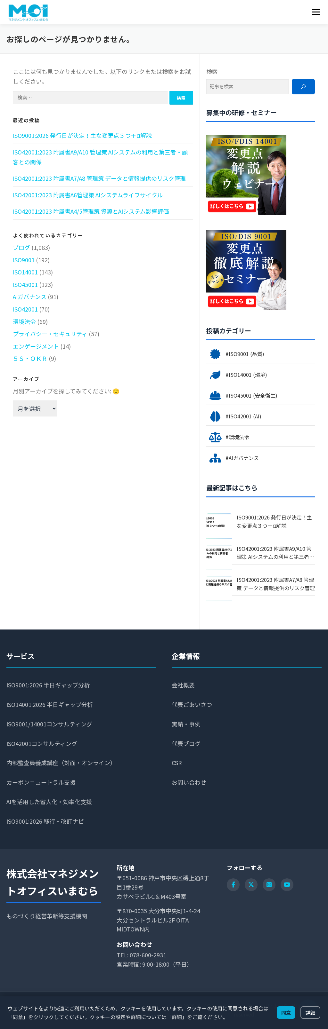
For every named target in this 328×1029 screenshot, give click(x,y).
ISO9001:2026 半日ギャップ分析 (48, 685)
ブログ (21, 247)
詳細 (310, 1012)
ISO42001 (25, 309)
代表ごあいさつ (192, 704)
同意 (286, 1012)
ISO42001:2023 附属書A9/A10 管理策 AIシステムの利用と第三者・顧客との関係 (275, 553)
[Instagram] (269, 884)
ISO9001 (24, 260)
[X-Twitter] (251, 884)
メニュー (316, 12)
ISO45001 (25, 284)
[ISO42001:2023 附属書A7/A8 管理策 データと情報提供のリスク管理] (219, 588)
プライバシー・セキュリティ (50, 333)
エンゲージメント (36, 346)
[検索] (303, 86)
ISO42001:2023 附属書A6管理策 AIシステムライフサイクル (88, 195)
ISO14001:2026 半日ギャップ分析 (49, 704)
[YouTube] (287, 884)
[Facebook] (233, 884)
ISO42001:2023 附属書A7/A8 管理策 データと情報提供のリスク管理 (99, 178)
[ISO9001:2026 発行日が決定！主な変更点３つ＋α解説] (219, 526)
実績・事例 (186, 724)
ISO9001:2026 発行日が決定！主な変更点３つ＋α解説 (82, 135)
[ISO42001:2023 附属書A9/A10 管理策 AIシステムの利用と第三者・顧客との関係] (219, 557)
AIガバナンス (29, 296)
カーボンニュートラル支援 (41, 782)
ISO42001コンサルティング (41, 743)
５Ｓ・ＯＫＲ (30, 358)
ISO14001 (25, 272)
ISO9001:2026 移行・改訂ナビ (45, 821)
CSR (177, 762)
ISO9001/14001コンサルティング (49, 724)
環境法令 (24, 321)
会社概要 (183, 685)
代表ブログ (186, 743)
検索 (212, 71)
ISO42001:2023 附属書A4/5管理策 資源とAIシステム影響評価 (91, 211)
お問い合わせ (189, 782)
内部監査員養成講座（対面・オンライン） (61, 762)
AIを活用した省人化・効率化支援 (49, 801)
